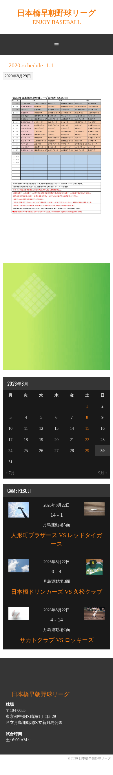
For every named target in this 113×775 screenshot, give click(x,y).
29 (87, 451)
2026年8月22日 (56, 505)
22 (87, 440)
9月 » (102, 473)
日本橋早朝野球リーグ (56, 13)
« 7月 (10, 473)
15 (87, 428)
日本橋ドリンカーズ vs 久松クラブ (56, 592)
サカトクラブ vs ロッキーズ (57, 640)
